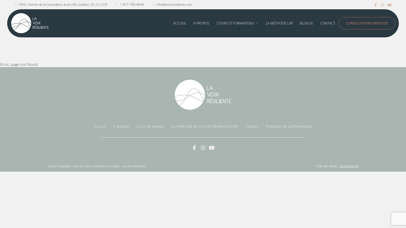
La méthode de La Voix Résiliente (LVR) (204, 126)
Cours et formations (235, 23)
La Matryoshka (348, 166)
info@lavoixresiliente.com (174, 4)
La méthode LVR (279, 23)
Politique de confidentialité (289, 126)
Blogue (306, 23)
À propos (201, 23)
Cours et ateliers (150, 126)
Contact (327, 23)
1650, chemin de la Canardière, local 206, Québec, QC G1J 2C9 (63, 4)
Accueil (180, 23)
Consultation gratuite (367, 23)
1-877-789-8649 (132, 4)
